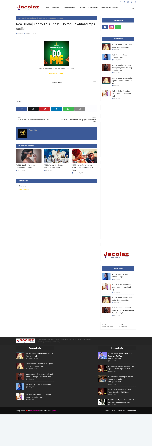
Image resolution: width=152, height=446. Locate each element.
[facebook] (120, 2)
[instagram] (128, 2)
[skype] (135, 2)
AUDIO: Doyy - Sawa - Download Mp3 (120, 56)
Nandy (24, 18)
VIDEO (121, 324)
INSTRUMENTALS (107, 327)
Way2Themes (34, 411)
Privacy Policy (131, 410)
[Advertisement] (127, 139)
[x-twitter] (124, 2)
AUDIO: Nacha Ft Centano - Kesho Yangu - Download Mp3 (122, 93)
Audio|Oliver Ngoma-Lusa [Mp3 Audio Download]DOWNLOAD (119, 391)
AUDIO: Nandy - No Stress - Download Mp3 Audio (26, 166)
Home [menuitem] (47, 8)
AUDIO (104, 324)
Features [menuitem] (55, 8)
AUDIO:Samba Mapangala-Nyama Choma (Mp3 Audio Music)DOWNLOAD (120, 379)
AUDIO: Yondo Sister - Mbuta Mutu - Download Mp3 (122, 46)
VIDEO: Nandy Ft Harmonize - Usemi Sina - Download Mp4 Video (82, 167)
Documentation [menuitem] (69, 8)
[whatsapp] (118, 27)
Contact (30, 2)
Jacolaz (20, 33)
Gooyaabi (53, 411)
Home (18, 2)
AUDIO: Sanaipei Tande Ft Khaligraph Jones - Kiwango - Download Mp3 (123, 67)
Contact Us (121, 410)
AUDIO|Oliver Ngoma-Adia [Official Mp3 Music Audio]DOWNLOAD (121, 401)
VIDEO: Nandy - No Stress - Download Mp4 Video (54, 166)
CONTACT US (123, 327)
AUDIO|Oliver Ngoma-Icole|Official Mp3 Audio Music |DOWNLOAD (121, 367)
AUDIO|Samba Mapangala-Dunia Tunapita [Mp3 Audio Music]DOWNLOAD (120, 355)
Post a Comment (23, 189)
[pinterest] (131, 2)
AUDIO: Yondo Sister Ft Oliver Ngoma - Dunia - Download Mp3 (123, 80)
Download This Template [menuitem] (89, 8)
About (23, 2)
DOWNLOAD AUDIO (56, 74)
